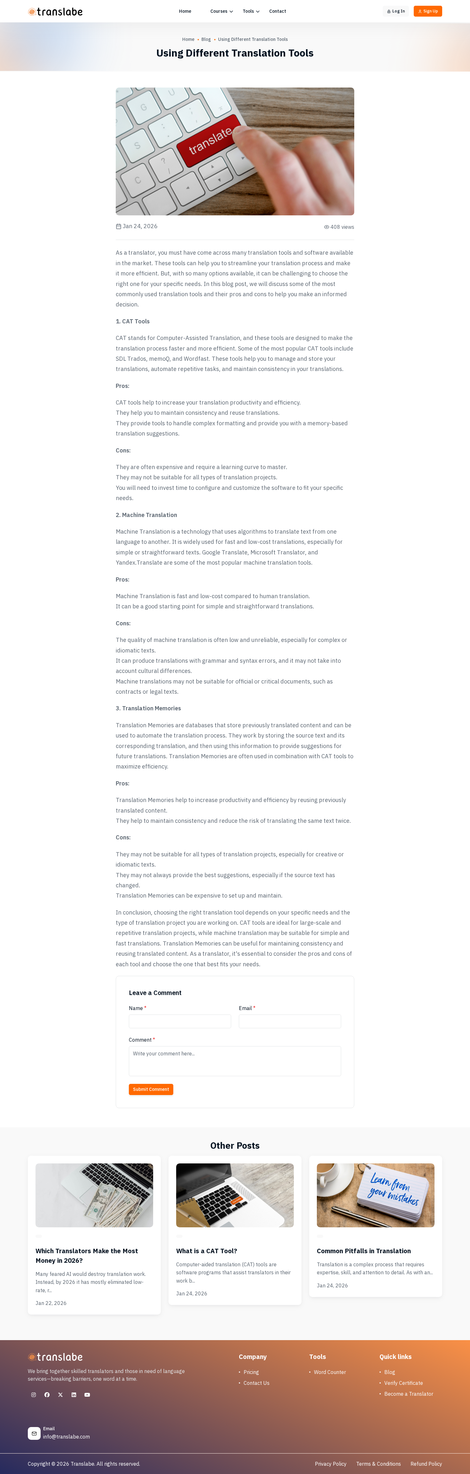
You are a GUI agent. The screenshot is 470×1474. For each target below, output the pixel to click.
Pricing (251, 1372)
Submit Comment (151, 1089)
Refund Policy (426, 1464)
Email (247, 1008)
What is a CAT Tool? (206, 1250)
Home (185, 11)
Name (137, 1008)
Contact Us (257, 1383)
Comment (142, 1040)
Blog (206, 39)
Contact (277, 11)
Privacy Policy (331, 1464)
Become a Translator (408, 1394)
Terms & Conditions (378, 1464)
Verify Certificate (403, 1383)
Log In (398, 11)
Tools (249, 11)
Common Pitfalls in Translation (364, 1250)
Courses (219, 11)
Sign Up (430, 11)
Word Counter (330, 1372)
